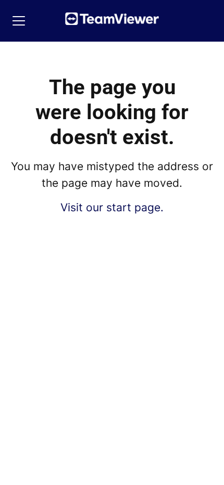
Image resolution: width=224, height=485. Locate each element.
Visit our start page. (112, 207)
